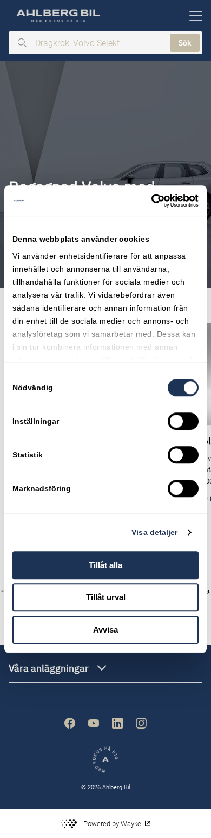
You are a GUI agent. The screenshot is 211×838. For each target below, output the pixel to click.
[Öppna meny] (196, 16)
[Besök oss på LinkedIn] (117, 723)
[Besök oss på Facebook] (69, 723)
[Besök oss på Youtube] (93, 723)
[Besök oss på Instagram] (141, 723)
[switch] (183, 421)
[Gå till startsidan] (57, 16)
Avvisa (105, 629)
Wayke (131, 824)
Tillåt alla (105, 565)
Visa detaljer (154, 532)
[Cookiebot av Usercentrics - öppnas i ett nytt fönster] (152, 201)
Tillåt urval (106, 597)
